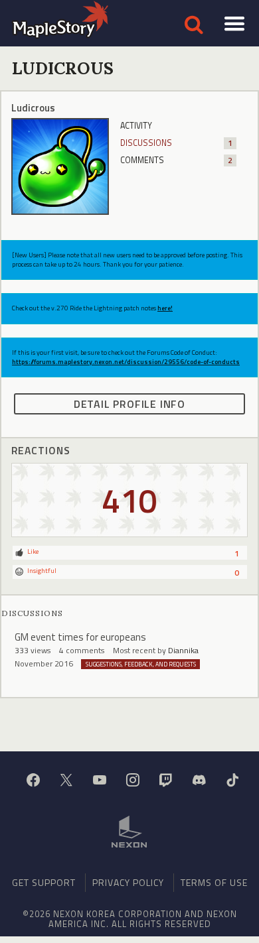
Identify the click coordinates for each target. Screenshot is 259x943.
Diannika (183, 650)
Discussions (176, 143)
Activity (136, 125)
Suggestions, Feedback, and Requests (141, 664)
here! (165, 308)
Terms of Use (214, 882)
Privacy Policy (128, 882)
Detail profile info (129, 404)
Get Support (44, 882)
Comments (176, 160)
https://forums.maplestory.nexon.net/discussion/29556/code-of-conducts (126, 362)
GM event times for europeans (80, 637)
